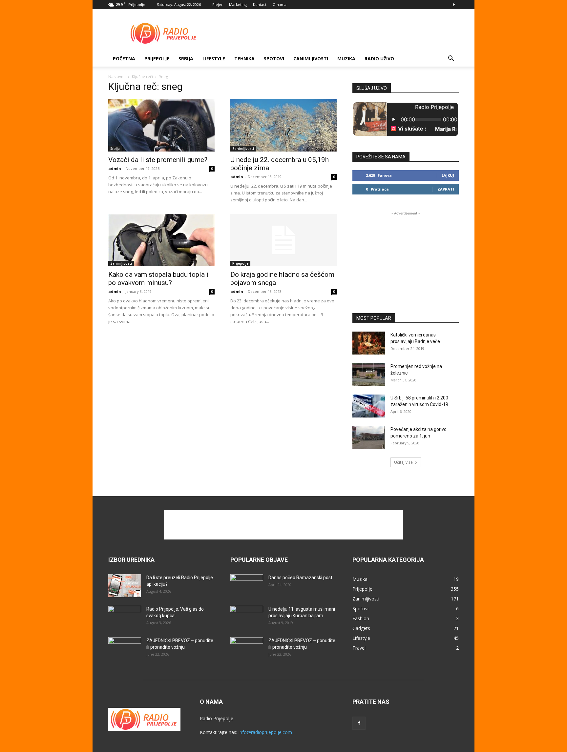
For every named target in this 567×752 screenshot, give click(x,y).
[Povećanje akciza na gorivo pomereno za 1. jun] (368, 437)
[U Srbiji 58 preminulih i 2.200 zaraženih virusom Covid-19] (368, 406)
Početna (124, 58)
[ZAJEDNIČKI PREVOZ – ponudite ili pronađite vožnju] (124, 648)
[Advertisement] (339, 33)
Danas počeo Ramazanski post (300, 577)
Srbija (115, 148)
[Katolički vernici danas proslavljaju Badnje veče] (368, 343)
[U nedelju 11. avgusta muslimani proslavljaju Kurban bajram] (246, 617)
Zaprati (445, 189)
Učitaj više (403, 462)
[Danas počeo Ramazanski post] (246, 585)
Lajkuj (448, 175)
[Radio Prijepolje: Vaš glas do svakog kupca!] (124, 617)
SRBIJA (185, 58)
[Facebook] (454, 4)
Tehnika (244, 58)
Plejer (217, 4)
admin (114, 168)
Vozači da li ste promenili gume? (157, 160)
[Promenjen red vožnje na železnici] (368, 374)
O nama (279, 4)
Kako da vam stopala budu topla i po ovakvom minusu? (158, 279)
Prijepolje (156, 58)
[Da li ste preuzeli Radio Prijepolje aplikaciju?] (124, 585)
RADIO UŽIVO (379, 58)
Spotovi (274, 58)
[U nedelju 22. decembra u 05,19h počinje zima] (283, 125)
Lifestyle (213, 58)
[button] (451, 59)
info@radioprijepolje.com (265, 732)
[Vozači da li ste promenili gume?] (161, 125)
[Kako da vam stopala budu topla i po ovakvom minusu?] (161, 240)
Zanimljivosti (310, 58)
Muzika (346, 58)
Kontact (259, 4)
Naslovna (117, 76)
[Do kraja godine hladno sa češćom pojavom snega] (283, 240)
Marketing (238, 4)
